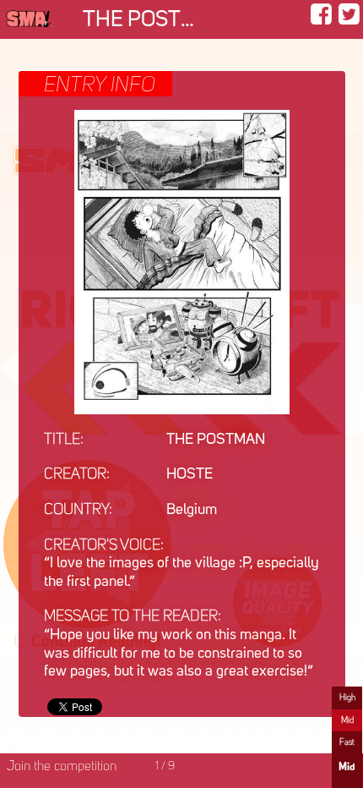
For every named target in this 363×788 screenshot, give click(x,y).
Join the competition (61, 767)
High (347, 697)
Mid (347, 720)
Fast (347, 742)
